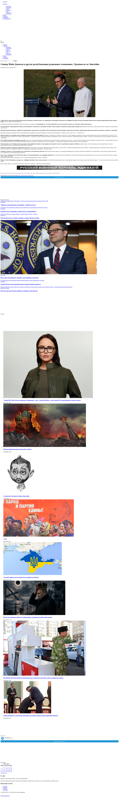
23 (4, 771)
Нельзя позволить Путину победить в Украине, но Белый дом (19, 291)
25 (8, 771)
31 (6, 773)
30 (4, 773)
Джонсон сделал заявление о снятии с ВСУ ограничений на (18, 211)
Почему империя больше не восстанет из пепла (17, 449)
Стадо (5, 539)
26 (9, 771)
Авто (7, 11)
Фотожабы (5, 17)
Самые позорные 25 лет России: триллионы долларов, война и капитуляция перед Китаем (30, 715)
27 (11, 771)
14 (1, 770)
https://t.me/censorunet (22, 175)
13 (11, 768)
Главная (5, 1)
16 (4, 770)
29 (3, 773)
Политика (8, 6)
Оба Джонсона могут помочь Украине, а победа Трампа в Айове (20, 218)
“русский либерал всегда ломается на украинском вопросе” (21, 577)
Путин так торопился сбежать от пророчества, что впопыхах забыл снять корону (27, 617)
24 (6, 771)
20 (11, 770)
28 (1, 773)
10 (6, 768)
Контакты (5, 790)
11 (7, 768)
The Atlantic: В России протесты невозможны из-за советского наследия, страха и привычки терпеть (33, 678)
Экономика (8, 7)
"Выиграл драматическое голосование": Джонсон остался (18, 205)
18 (8, 770)
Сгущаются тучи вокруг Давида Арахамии (16, 496)
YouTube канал (30, 175)
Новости (5, 4)
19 (9, 770)
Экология (8, 12)
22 (3, 771)
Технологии (9, 13)
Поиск (15, 60)
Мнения (5, 16)
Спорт (7, 8)
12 (9, 768)
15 (3, 770)
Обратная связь (6, 18)
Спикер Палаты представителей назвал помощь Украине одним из (21, 284)
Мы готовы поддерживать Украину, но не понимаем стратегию (19, 277)
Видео (4, 15)
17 (6, 770)
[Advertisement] (59, 30)
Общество (8, 10)
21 (1, 771)
